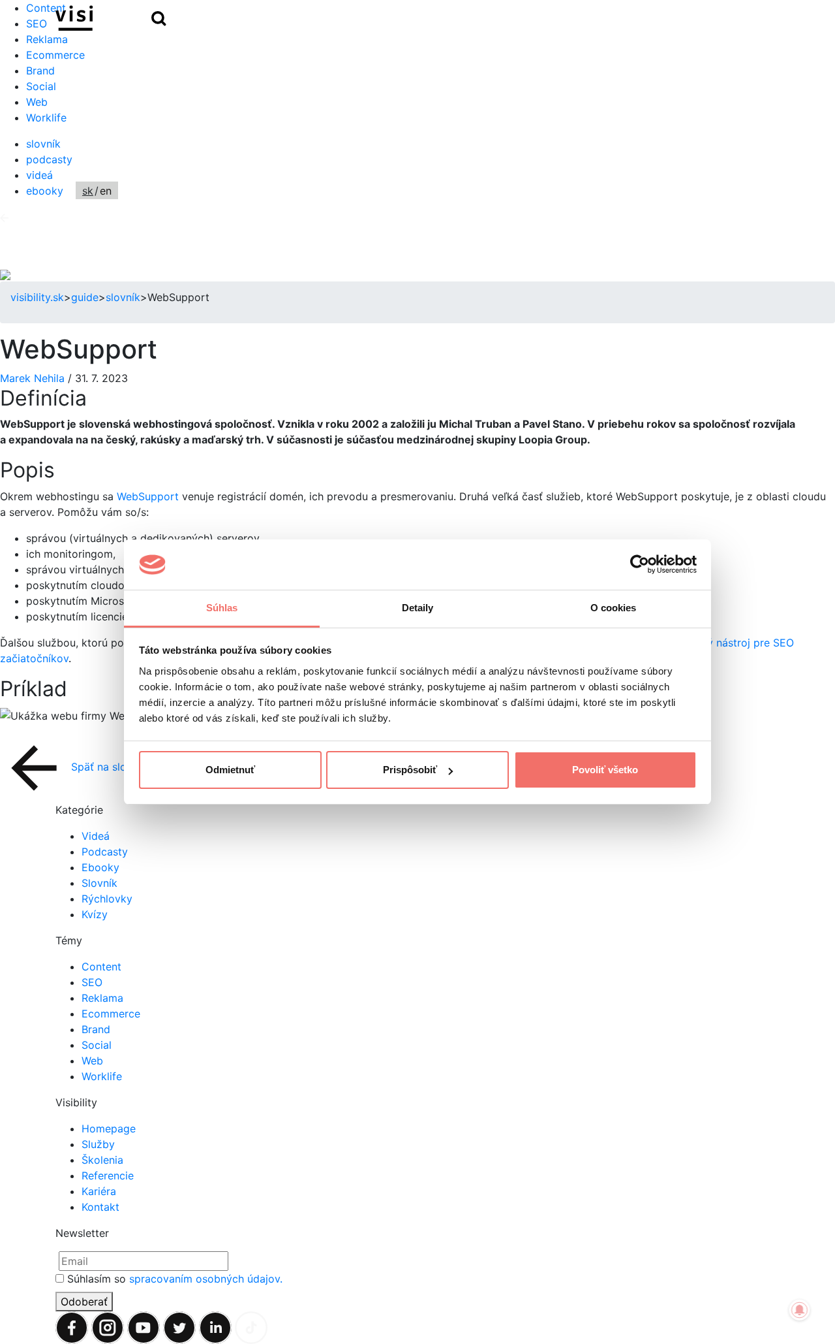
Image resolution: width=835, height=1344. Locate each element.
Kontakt (100, 1206)
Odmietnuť (230, 769)
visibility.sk (37, 297)
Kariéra (99, 1191)
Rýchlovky (107, 898)
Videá (96, 835)
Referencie (108, 1175)
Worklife (46, 117)
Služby (98, 1144)
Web (37, 101)
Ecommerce (55, 54)
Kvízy (95, 914)
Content (101, 966)
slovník (43, 143)
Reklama (47, 39)
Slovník (99, 882)
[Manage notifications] (799, 1310)
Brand (40, 70)
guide (85, 297)
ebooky (44, 190)
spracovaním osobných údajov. (205, 1278)
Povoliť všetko (605, 769)
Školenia (102, 1159)
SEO (92, 982)
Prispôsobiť (410, 769)
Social (41, 86)
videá (39, 175)
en (106, 190)
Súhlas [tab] (222, 607)
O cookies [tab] (613, 607)
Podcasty (105, 851)
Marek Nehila (34, 378)
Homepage (109, 1128)
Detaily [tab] (418, 607)
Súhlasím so (174, 1278)
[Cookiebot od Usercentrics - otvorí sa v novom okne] (640, 565)
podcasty (49, 159)
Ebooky (100, 867)
